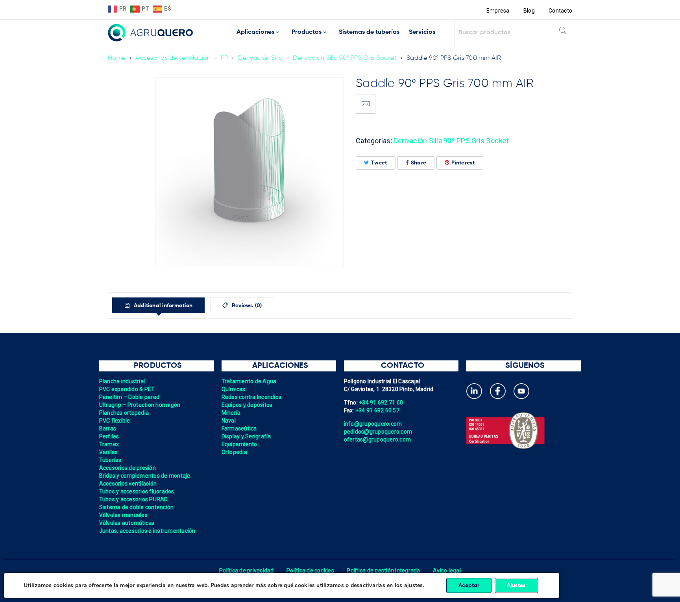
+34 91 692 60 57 (377, 410)
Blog (529, 10)
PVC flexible (114, 420)
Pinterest (463, 163)
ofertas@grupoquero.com (377, 439)
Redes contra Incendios (252, 397)
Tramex (109, 444)
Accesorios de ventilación (173, 58)
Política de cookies (310, 570)
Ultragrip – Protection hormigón (140, 405)
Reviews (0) (246, 305)
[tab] (158, 305)
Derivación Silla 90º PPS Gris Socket (345, 58)
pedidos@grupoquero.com (378, 431)
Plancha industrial (122, 381)
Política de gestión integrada (383, 570)
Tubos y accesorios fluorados (136, 491)
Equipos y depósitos (247, 405)
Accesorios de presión (127, 468)
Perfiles (109, 436)
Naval (229, 420)
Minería (231, 413)
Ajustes (516, 585)
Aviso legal (447, 570)
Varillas (108, 452)
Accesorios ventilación (128, 483)
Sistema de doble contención (136, 507)
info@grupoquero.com (373, 424)
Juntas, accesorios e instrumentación (147, 531)
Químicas (234, 389)
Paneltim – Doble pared (129, 397)
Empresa (498, 10)
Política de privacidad (246, 570)
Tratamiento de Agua (249, 381)
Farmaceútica (239, 428)
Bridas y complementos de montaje (144, 476)
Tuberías (110, 460)
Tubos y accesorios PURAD (133, 499)
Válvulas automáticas (127, 523)
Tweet (379, 163)
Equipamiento (239, 444)
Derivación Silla (260, 58)
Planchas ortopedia (124, 413)
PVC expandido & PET (127, 389)
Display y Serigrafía (246, 436)
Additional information (162, 305)
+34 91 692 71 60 (381, 402)
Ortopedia (234, 452)
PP (224, 58)
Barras (107, 428)
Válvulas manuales (123, 515)
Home (117, 58)
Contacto (560, 10)
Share (418, 163)
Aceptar (468, 585)
